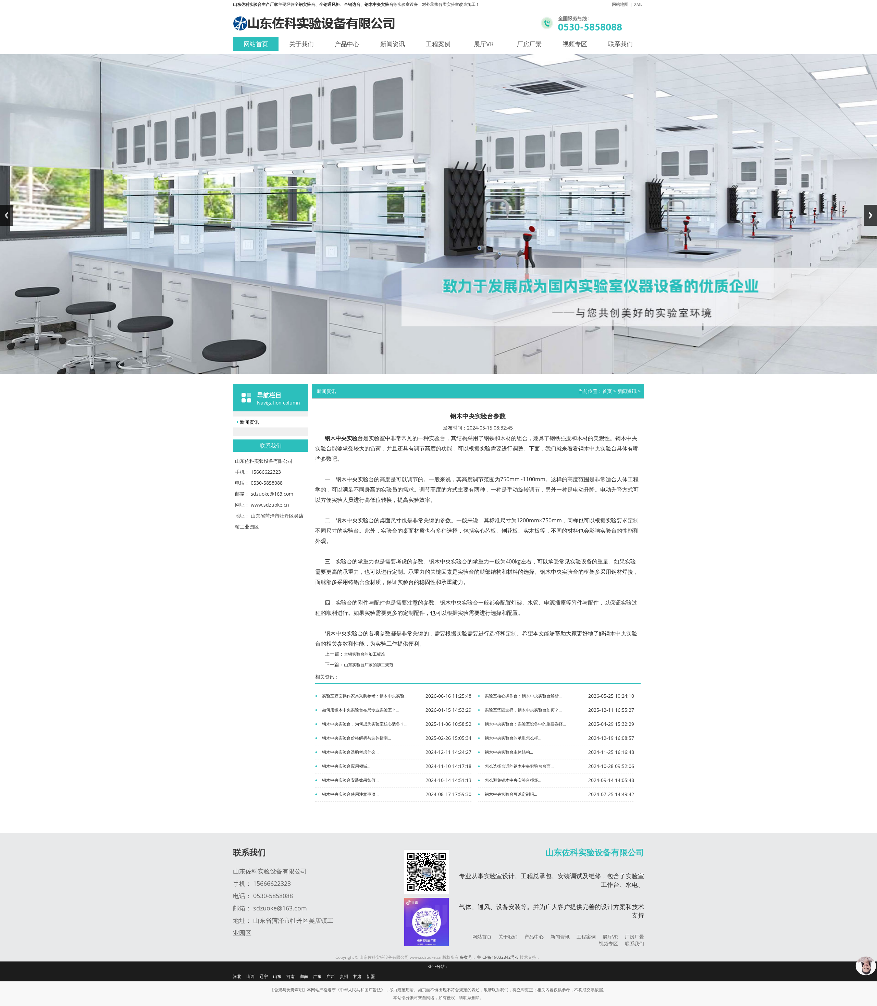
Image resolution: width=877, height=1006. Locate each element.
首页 (607, 391)
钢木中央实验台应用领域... (346, 766)
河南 (290, 976)
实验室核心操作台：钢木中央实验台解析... (523, 696)
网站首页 (256, 44)
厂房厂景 (529, 44)
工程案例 (438, 44)
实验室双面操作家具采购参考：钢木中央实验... (364, 696)
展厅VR (484, 44)
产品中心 (347, 44)
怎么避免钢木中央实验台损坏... (513, 780)
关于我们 (301, 44)
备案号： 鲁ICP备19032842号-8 (489, 957)
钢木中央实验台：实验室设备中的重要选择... (525, 724)
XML (638, 4)
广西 (330, 976)
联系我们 (620, 44)
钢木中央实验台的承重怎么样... (513, 738)
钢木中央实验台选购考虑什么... (350, 752)
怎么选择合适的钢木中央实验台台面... (519, 766)
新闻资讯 (392, 44)
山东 (277, 976)
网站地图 (620, 4)
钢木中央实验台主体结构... (509, 752)
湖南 (304, 976)
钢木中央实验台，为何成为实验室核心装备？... (364, 724)
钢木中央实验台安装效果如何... (350, 780)
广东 (317, 976)
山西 (250, 976)
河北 (237, 976)
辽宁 (264, 976)
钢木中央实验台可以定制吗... (511, 794)
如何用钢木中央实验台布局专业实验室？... (360, 710)
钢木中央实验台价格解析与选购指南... (356, 738)
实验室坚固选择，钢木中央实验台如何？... (523, 710)
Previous (6, 215)
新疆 (371, 976)
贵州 (344, 976)
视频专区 (575, 44)
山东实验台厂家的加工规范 (368, 665)
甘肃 (357, 976)
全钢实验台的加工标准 (364, 654)
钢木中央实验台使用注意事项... (350, 794)
